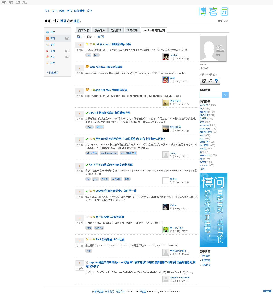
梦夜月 (173, 179)
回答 (89, 36)
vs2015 (99, 227)
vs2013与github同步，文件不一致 (116, 190)
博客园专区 (208, 155)
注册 (76, 21)
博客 (52, 44)
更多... (203, 168)
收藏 (52, 56)
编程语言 (207, 141)
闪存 (52, 32)
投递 (67, 51)
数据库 (206, 118)
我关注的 (99, 30)
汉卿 (172, 78)
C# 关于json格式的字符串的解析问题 (111, 164)
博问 (52, 38)
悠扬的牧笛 (175, 127)
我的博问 (116, 30)
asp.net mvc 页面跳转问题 (111, 90)
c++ (205, 138)
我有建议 (206, 264)
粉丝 (62, 10)
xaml (89, 227)
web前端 (207, 145)
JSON (89, 127)
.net (88, 55)
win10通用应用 (128, 153)
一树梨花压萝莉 (178, 250)
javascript (208, 128)
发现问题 (206, 260)
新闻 (11, 2)
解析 (127, 179)
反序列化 (116, 179)
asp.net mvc (209, 131)
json (96, 55)
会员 (18, 2)
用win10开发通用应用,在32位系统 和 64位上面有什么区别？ (131, 138)
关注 (54, 10)
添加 (67, 56)
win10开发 (92, 153)
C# (88, 179)
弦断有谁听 (175, 100)
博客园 (142, 291)
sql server (208, 125)
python (206, 161)
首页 (4, 2)
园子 (47, 10)
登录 (63, 21)
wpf (205, 158)
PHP (89, 250)
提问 (67, 38)
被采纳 (101, 36)
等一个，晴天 (176, 227)
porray (173, 153)
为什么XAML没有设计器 (110, 217)
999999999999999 (180, 277)
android (207, 165)
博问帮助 (206, 255)
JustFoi (173, 55)
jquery (206, 148)
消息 (89, 10)
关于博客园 (97, 291)
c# (205, 108)
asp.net (207, 111)
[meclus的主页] (213, 49)
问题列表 (83, 30)
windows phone (109, 153)
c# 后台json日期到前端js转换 (113, 44)
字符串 (99, 127)
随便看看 (79, 10)
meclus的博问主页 (154, 30)
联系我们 (109, 291)
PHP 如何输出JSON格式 (110, 239)
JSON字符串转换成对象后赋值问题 (109, 112)
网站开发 (207, 115)
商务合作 (120, 291)
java (205, 121)
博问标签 (132, 30)
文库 (52, 62)
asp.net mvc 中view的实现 (106, 67)
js (204, 151)
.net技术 (208, 104)
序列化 (105, 179)
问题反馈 (53, 72)
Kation (173, 205)
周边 (24, 2)
